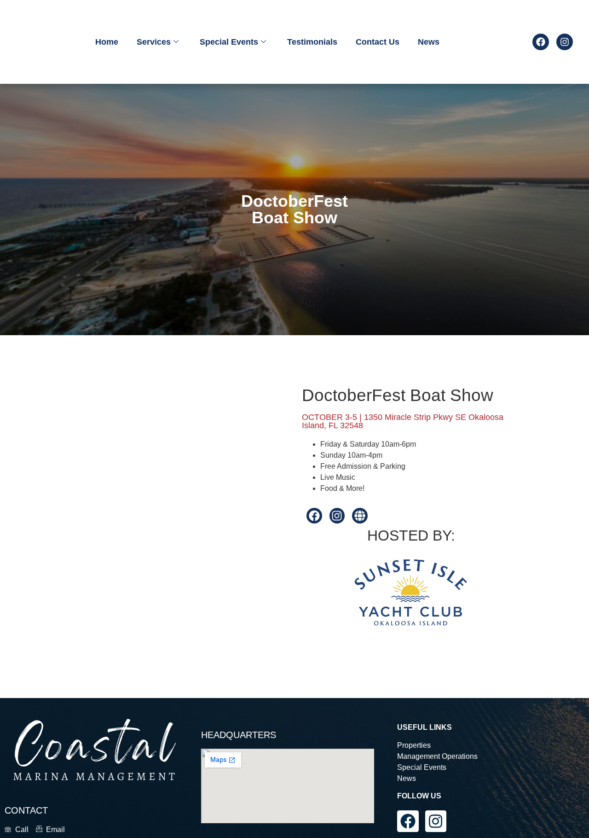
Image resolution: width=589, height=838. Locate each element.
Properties (414, 745)
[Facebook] (540, 42)
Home (106, 42)
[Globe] (360, 516)
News (428, 42)
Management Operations (437, 756)
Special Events (229, 42)
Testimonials (312, 42)
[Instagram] (564, 42)
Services (154, 42)
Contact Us (377, 42)
